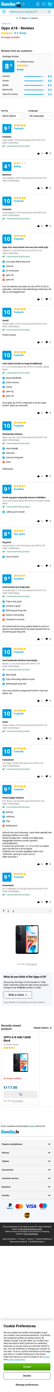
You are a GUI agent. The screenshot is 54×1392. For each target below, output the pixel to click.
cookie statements (16, 1359)
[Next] (50, 911)
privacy (46, 1357)
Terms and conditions (18, 1242)
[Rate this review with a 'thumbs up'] (38, 153)
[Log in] (38, 4)
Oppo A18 (7, 24)
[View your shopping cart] (50, 4)
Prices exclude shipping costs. (30, 1229)
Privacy (22, 1239)
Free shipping (31, 964)
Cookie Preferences (43, 1239)
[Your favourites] (44, 4)
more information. (31, 1234)
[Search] (49, 11)
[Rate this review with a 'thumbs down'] (46, 153)
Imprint (30, 1239)
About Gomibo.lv (9, 1239)
